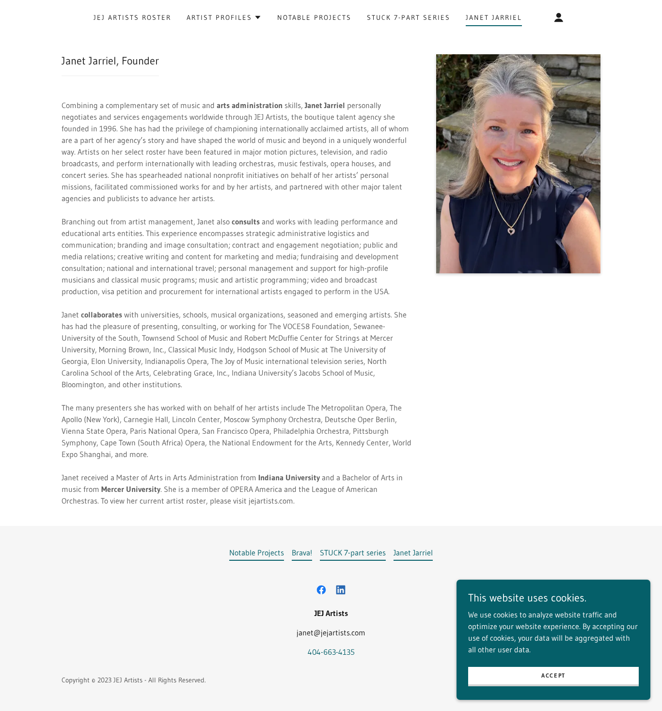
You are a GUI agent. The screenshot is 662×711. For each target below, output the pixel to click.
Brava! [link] (302, 552)
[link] (321, 590)
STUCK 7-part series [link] (408, 17)
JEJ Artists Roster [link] (132, 17)
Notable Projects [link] (314, 17)
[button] (224, 17)
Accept (553, 675)
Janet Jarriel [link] (494, 17)
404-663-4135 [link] (331, 652)
